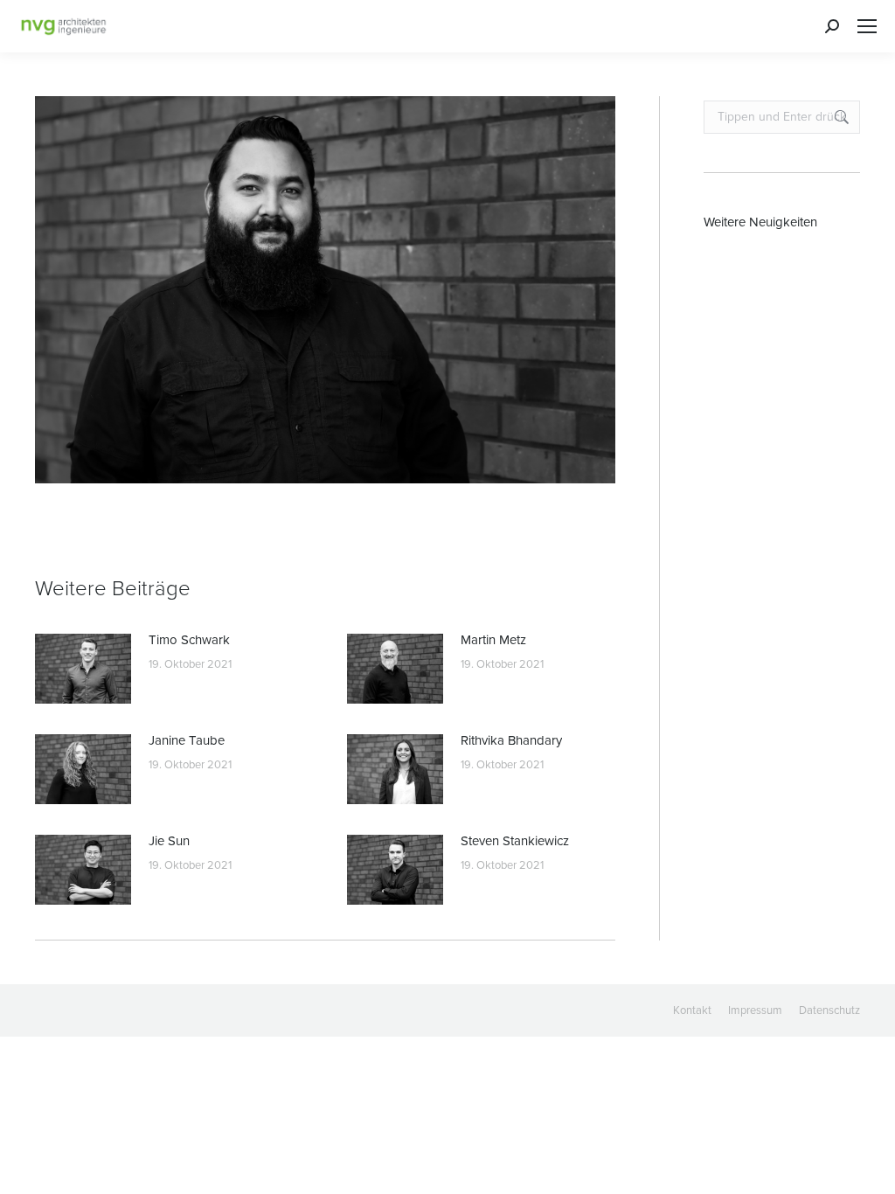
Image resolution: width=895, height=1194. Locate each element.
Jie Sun (169, 841)
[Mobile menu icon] (867, 26)
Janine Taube (187, 740)
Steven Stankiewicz (515, 841)
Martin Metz (493, 640)
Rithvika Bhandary (511, 740)
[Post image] (83, 669)
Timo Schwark (189, 640)
